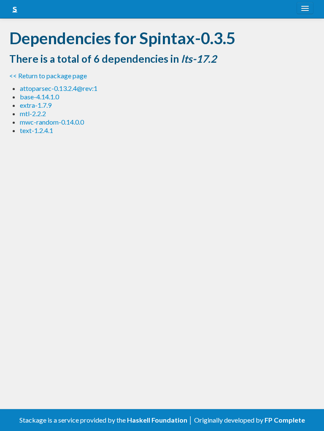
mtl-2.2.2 (33, 113)
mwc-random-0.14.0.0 (52, 122)
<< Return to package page (48, 76)
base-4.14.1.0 (39, 97)
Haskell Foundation (157, 420)
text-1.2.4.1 (36, 130)
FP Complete (285, 420)
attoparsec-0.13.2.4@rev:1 (58, 88)
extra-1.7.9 (35, 105)
